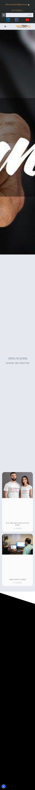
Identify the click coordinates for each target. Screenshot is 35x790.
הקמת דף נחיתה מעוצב (17, 579)
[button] (5, 26)
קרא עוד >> (17, 528)
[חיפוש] (4, 15)
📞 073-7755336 (17, 10)
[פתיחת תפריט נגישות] (3, 786)
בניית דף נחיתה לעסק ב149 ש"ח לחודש (17, 524)
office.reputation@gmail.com (16, 4)
